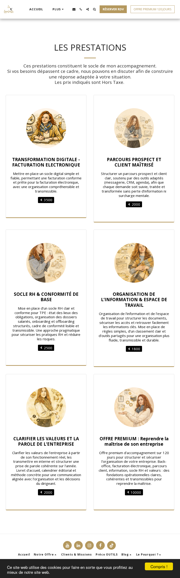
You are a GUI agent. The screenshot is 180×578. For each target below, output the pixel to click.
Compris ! (159, 566)
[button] (74, 9)
